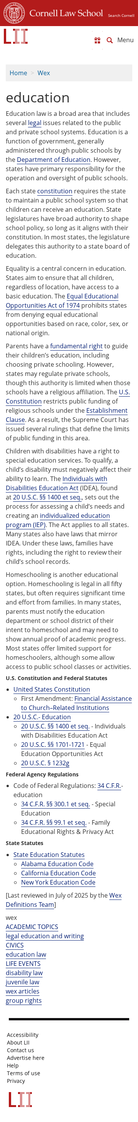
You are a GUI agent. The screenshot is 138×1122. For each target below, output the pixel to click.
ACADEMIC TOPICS (32, 927)
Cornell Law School (64, 12)
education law (26, 954)
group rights (24, 1000)
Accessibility (22, 1034)
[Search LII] (109, 40)
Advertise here (25, 1057)
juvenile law (22, 982)
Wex (44, 73)
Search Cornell (121, 15)
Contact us (20, 1050)
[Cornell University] (14, 12)
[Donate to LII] (97, 40)
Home (18, 73)
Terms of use (23, 1073)
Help (13, 1065)
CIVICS (15, 945)
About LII (18, 1042)
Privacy (16, 1081)
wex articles (22, 991)
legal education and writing (45, 936)
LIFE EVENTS (23, 963)
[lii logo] (16, 36)
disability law (24, 973)
